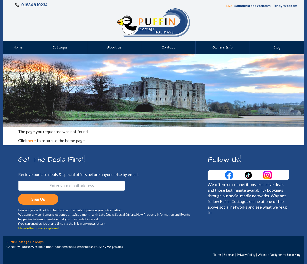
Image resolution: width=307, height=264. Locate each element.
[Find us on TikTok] (248, 174)
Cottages (60, 48)
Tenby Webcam (285, 6)
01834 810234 (34, 4)
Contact (168, 48)
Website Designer (270, 254)
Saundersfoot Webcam (252, 6)
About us (114, 48)
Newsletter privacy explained (38, 228)
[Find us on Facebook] (229, 174)
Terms (217, 254)
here (32, 140)
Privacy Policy (246, 254)
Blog (276, 48)
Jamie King (294, 254)
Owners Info (222, 48)
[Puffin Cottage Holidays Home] (153, 22)
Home (18, 48)
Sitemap (229, 254)
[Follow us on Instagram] (267, 174)
